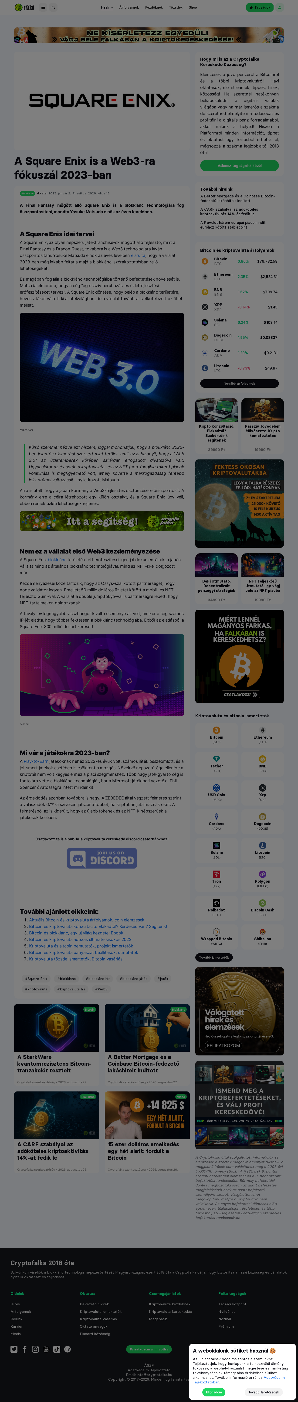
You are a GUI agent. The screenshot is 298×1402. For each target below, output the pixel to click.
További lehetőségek (263, 1392)
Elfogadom (214, 1392)
